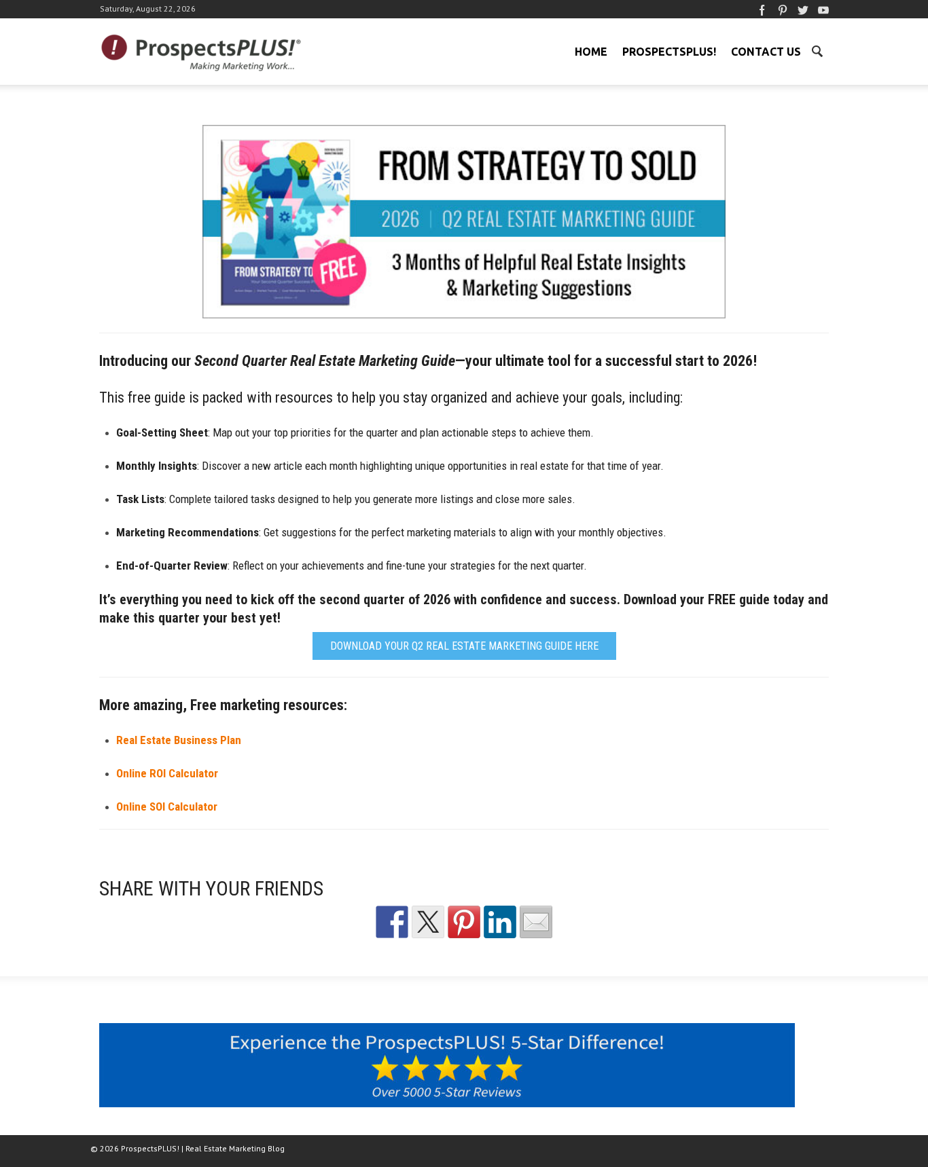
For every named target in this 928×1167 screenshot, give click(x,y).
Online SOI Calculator (166, 806)
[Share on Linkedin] (500, 922)
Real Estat (178, 740)
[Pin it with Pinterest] (464, 922)
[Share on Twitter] (428, 922)
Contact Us (766, 51)
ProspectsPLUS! (669, 51)
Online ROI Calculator (167, 773)
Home (591, 51)
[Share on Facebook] (392, 922)
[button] (816, 50)
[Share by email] (536, 922)
